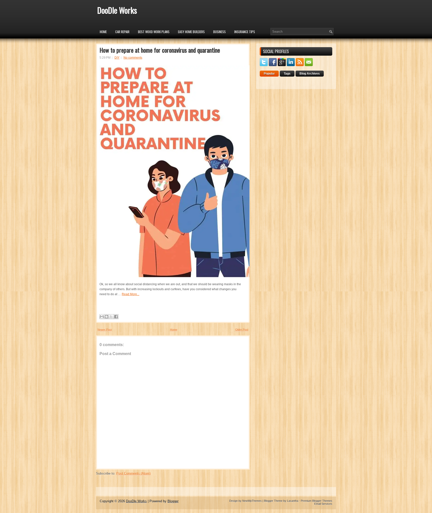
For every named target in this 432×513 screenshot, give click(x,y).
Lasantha (292, 500)
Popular (269, 73)
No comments (133, 57)
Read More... (130, 294)
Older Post (241, 329)
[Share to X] (111, 316)
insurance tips (244, 31)
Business (219, 31)
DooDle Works (117, 10)
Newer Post (105, 329)
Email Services (323, 503)
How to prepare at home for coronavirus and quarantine (160, 50)
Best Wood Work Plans (154, 31)
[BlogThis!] (106, 316)
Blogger (173, 501)
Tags (287, 73)
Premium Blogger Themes (316, 500)
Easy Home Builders (191, 31)
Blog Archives (310, 73)
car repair (122, 31)
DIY (117, 57)
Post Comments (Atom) (133, 473)
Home (103, 31)
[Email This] (101, 316)
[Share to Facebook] (116, 316)
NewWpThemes (252, 500)
